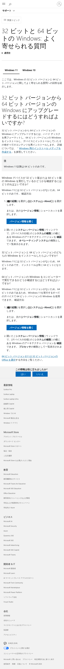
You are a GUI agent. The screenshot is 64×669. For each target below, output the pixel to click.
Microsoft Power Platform (13, 592)
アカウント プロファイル (13, 436)
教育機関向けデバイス (12, 479)
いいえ (40, 374)
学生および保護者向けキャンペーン (17, 503)
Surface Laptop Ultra (11, 399)
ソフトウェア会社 (10, 597)
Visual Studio (8, 602)
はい (23, 374)
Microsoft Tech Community (13, 583)
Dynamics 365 (9, 535)
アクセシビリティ (10, 634)
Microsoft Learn (9, 573)
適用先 (7, 52)
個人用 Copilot (9, 408)
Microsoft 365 (9, 540)
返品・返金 (8, 451)
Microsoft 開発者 (10, 568)
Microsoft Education (11, 474)
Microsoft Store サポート (13, 446)
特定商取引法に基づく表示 (44, 659)
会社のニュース (9, 620)
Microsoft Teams (10, 555)
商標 (13, 664)
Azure (6, 531)
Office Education (9, 493)
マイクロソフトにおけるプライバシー (17, 625)
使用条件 (7, 664)
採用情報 (7, 615)
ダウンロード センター (12, 441)
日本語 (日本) (13, 643)
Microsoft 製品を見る (11, 418)
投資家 (6, 630)
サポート (7, 10)
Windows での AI (10, 413)
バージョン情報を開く (21, 221)
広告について (22, 664)
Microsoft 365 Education (12, 488)
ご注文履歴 (8, 456)
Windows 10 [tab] (28, 70)
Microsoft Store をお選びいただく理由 (18, 460)
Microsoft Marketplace (12, 587)
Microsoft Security (10, 526)
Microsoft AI (8, 521)
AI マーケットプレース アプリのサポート (19, 578)
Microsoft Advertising (11, 545)
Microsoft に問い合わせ (12, 659)
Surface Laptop (9, 394)
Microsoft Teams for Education (15, 484)
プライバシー (27, 659)
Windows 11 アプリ (11, 423)
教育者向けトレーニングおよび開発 (17, 498)
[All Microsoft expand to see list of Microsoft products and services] (3, 4)
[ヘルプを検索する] (10, 3)
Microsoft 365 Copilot (11, 550)
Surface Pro (8, 389)
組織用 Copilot (9, 404)
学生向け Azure (9, 507)
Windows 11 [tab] (11, 70)
